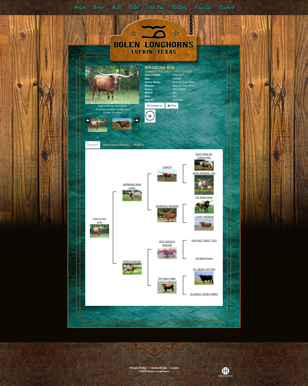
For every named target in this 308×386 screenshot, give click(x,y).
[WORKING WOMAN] (167, 214)
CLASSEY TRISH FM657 (204, 294)
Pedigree (92, 144)
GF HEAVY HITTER (204, 269)
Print (173, 105)
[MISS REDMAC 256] (204, 184)
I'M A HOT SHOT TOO (204, 240)
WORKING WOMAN (167, 206)
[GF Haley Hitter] (167, 286)
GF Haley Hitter (167, 278)
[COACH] (167, 175)
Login (175, 367)
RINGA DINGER (183, 71)
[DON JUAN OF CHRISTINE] (204, 164)
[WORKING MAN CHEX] (132, 195)
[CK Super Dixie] (204, 206)
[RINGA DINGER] (132, 268)
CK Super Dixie (204, 197)
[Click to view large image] (112, 84)
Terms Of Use (159, 367)
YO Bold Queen (204, 258)
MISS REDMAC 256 (204, 173)
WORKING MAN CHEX (158, 71)
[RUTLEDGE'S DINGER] (167, 252)
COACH (167, 167)
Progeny (139, 144)
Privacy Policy (138, 367)
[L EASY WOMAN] (204, 224)
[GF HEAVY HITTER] (204, 277)
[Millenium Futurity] (151, 115)
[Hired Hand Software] (225, 372)
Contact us (156, 105)
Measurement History (116, 144)
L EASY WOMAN (204, 216)
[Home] (154, 36)
